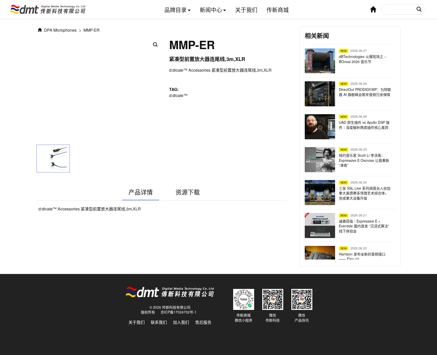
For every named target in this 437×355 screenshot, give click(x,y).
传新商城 (278, 9)
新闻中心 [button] (211, 9)
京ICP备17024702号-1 (178, 311)
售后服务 (203, 322)
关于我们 (246, 9)
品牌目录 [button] (175, 9)
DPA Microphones (60, 30)
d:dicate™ (178, 95)
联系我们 (159, 322)
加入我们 (181, 322)
